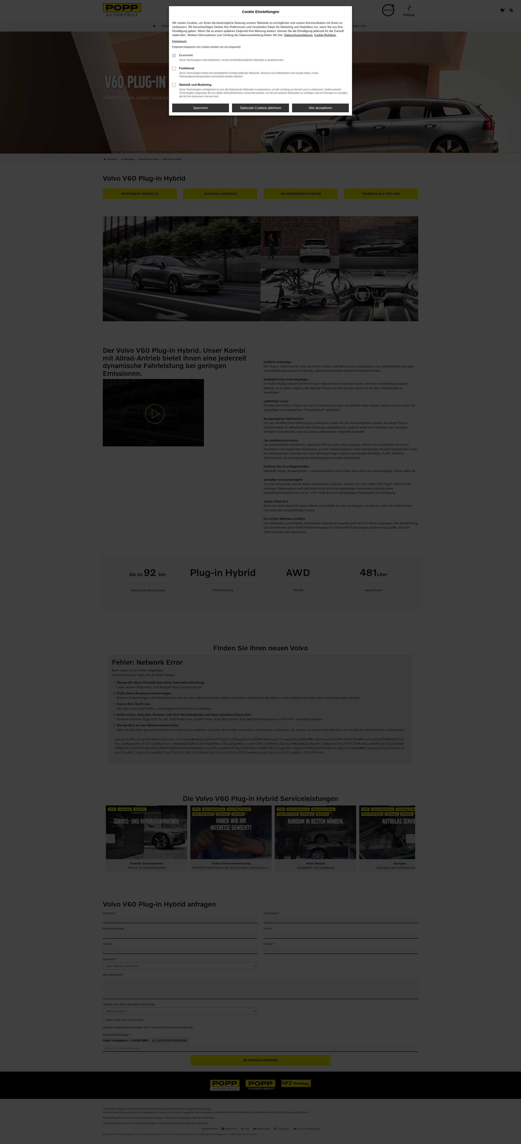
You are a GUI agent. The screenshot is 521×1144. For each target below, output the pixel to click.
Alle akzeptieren (320, 108)
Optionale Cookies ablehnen (260, 108)
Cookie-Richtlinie (325, 35)
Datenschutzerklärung (298, 35)
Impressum (179, 41)
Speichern (200, 108)
